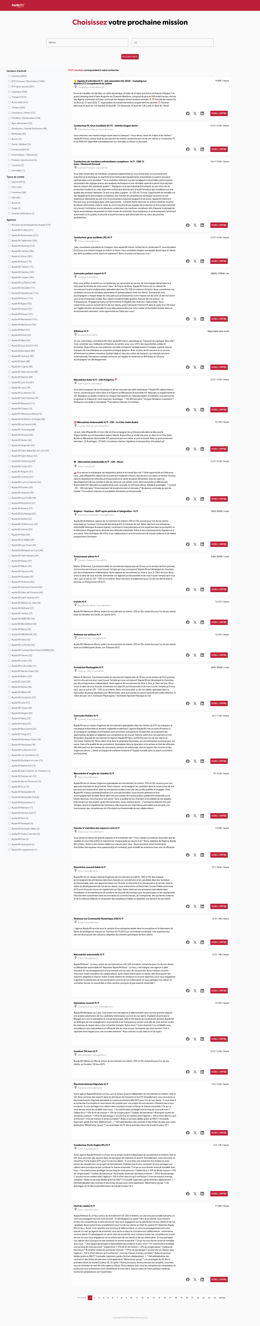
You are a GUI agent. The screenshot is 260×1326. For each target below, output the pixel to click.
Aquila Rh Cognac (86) (22, 366)
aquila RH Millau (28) (21, 692)
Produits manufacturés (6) (24, 160)
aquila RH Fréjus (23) (21, 723)
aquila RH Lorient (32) (22, 660)
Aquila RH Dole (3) (20, 839)
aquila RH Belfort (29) (22, 676)
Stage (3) (16, 208)
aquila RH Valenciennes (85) (25, 372)
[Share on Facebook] (187, 113)
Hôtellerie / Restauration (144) (26, 118)
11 (137, 1298)
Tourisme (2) (18, 165)
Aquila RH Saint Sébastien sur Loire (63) (30, 450)
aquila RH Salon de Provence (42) (27, 592)
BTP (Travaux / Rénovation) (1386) (28, 81)
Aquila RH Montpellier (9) (23, 792)
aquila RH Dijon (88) (21, 361)
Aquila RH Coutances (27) (24, 697)
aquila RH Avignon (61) (22, 471)
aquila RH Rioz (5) (20, 818)
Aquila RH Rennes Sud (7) (24, 813)
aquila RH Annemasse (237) (25, 235)
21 (192, 1298)
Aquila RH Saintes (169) (23, 272)
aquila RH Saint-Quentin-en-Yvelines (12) (31, 771)
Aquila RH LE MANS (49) (23, 540)
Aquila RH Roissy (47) (22, 561)
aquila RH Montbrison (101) (24, 319)
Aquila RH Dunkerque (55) (24, 513)
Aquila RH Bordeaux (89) (23, 351)
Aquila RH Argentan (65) (23, 445)
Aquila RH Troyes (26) (22, 708)
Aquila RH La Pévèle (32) (23, 645)
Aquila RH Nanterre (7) (22, 807)
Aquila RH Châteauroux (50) (25, 524)
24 (209, 1298)
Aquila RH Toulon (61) (22, 466)
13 (148, 1298)
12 (142, 1298)
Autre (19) (16, 139)
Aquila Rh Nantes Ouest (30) (25, 671)
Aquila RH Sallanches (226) (24, 240)
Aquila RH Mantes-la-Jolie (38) (26, 603)
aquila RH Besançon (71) (23, 403)
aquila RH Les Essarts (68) (24, 424)
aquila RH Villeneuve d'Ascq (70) (27, 414)
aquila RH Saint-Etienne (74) (25, 398)
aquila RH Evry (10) (20, 786)
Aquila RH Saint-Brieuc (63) (24, 456)
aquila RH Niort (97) (21, 330)
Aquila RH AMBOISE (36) (23, 618)
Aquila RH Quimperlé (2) (23, 844)
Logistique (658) (19, 92)
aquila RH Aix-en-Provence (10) (26, 781)
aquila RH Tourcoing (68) (23, 429)
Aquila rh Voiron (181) (22, 256)
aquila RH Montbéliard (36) (24, 624)
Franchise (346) (19, 192)
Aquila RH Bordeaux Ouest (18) (26, 739)
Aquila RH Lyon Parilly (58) (24, 498)
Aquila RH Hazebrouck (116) (25, 293)
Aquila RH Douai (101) (22, 309)
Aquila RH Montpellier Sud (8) (25, 797)
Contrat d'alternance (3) (23, 213)
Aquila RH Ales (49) (21, 534)
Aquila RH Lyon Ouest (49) (24, 545)
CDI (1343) (17, 187)
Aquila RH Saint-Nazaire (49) (25, 555)
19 (181, 1298)
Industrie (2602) (19, 76)
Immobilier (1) (18, 170)
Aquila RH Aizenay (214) (23, 246)
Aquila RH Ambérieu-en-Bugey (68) (28, 419)
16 (165, 1298)
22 (198, 1298)
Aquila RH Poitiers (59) (22, 487)
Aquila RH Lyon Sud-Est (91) (25, 345)
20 (187, 1298)
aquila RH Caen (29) (21, 681)
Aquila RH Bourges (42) (23, 576)
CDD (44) (16, 198)
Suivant (222, 1298)
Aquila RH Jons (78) (21, 387)
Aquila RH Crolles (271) (22, 230)
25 (215, 1298)
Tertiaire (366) (18, 107)
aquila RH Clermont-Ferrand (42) (27, 587)
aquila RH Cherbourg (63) (23, 461)
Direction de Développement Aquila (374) (31, 225)
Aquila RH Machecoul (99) (24, 324)
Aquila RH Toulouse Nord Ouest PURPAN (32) (33, 650)
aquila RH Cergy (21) (21, 734)
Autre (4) (16, 203)
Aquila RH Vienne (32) (22, 655)
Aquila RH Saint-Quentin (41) (25, 597)
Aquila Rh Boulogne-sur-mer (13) (27, 760)
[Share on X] (195, 113)
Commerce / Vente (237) (23, 113)
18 (176, 1298)
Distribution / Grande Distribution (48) (29, 128)
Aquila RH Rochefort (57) (23, 503)
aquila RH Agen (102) (22, 303)
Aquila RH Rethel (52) (22, 519)
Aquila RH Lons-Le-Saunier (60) (26, 482)
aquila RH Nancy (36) (21, 629)
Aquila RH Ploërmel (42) (23, 582)
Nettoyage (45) (19, 134)
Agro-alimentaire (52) (22, 123)
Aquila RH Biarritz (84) (22, 377)
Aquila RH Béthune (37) (23, 608)
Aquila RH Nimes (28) (22, 687)
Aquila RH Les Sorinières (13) (25, 755)
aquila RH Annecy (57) (22, 508)
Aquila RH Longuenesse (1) (24, 849)
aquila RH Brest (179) (22, 261)
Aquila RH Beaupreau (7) (23, 802)
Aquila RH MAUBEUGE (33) (24, 634)
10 (131, 1298)
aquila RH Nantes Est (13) (24, 765)
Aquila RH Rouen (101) (22, 314)
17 (170, 1298)
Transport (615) (19, 97)
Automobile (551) (20, 102)
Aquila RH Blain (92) (21, 340)
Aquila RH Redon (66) (22, 440)
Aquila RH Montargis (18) (23, 744)
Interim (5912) (18, 182)
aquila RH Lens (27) (21, 702)
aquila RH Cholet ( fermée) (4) (26, 834)
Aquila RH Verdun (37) (22, 613)
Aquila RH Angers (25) (22, 713)
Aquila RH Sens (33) (21, 639)
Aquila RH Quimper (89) (23, 356)
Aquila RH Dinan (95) (21, 335)
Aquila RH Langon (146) (23, 277)
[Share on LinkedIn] (202, 113)
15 (159, 1298)
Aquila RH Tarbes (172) (22, 267)
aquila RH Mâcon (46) (22, 566)
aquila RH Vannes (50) (22, 529)
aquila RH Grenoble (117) (23, 288)
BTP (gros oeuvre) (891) (23, 86)
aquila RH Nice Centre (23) (24, 729)
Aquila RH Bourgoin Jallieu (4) (26, 828)
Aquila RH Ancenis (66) (22, 435)
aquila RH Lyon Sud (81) (23, 382)
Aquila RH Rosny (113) (22, 298)
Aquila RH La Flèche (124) (24, 282)
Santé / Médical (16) (21, 144)
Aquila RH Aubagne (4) (22, 823)
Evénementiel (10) (20, 149)
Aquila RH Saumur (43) (22, 571)
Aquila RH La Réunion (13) (24, 750)
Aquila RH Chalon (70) (22, 408)
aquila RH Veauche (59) (23, 492)
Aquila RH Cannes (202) (23, 251)
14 (153, 1298)
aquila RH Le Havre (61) (23, 477)
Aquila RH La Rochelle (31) (24, 666)
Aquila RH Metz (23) (21, 718)
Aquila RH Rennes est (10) (24, 776)
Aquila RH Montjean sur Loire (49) (27, 550)
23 (204, 1298)
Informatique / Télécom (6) (24, 155)
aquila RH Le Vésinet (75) (23, 393)
